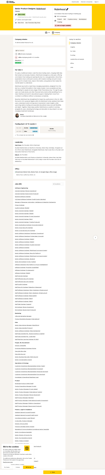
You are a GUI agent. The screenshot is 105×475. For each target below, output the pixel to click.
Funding (72, 55)
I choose (18, 467)
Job (49, 32)
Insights (72, 47)
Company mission (75, 43)
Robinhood (41, 9)
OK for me (28, 467)
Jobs (71, 67)
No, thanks (7, 467)
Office (72, 63)
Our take (72, 51)
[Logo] (10, 2)
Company (57, 32)
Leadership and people (77, 59)
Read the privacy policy (8, 462)
